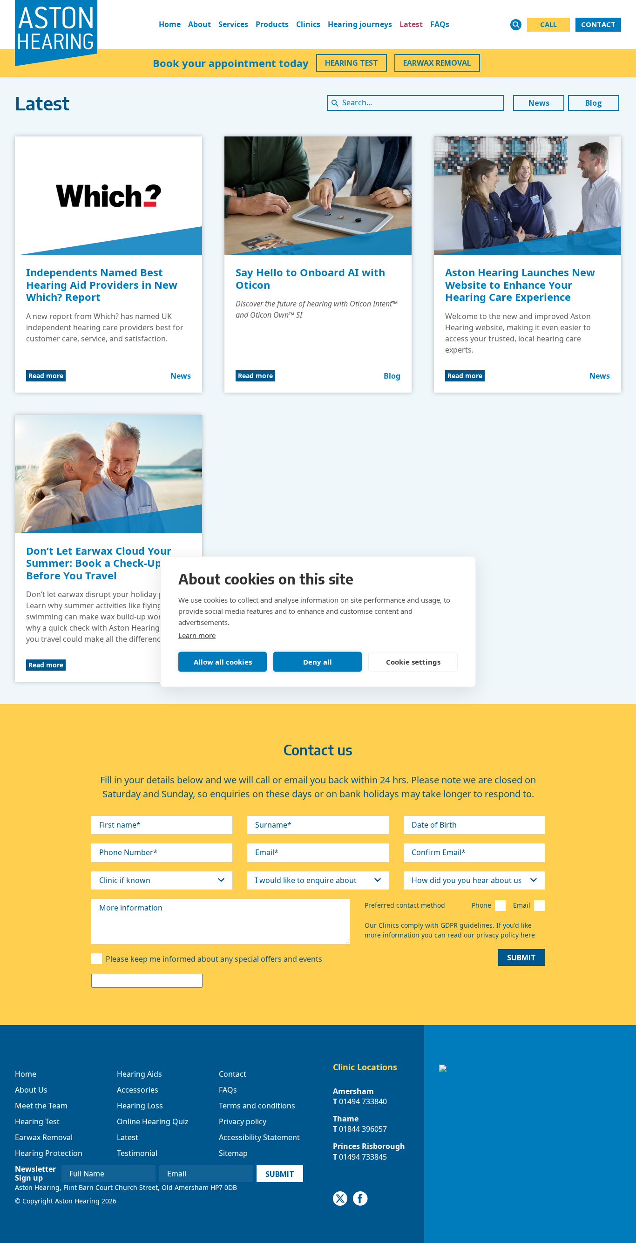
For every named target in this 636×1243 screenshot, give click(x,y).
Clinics (308, 24)
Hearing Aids (139, 1074)
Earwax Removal (44, 1137)
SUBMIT (521, 957)
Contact (232, 1074)
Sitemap (233, 1153)
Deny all (317, 661)
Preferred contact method (405, 905)
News (538, 103)
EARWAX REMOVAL (437, 63)
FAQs (439, 24)
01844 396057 (363, 1129)
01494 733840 (363, 1101)
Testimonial (137, 1153)
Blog (593, 103)
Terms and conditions (257, 1105)
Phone (481, 905)
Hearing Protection (48, 1153)
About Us (31, 1090)
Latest (411, 24)
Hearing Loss (140, 1105)
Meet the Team (41, 1105)
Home (170, 24)
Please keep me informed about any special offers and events (214, 959)
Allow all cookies (223, 661)
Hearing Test (37, 1121)
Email (521, 905)
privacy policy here (505, 935)
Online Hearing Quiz (153, 1121)
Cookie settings (413, 661)
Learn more (197, 634)
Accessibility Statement (259, 1137)
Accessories (137, 1090)
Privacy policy (242, 1121)
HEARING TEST (351, 63)
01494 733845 (363, 1157)
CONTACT (598, 24)
